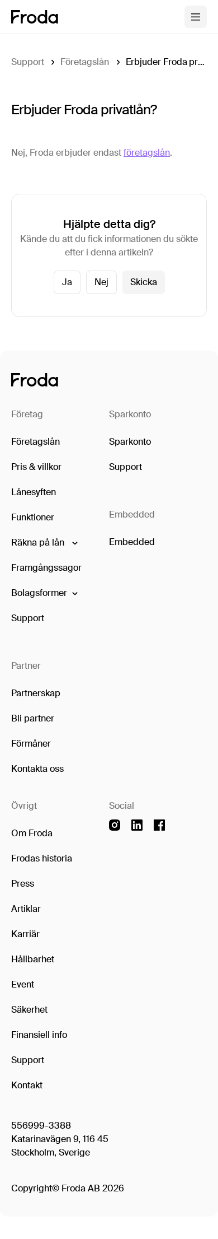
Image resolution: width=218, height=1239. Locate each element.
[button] (43, 543)
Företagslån (84, 62)
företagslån (147, 153)
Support (27, 62)
